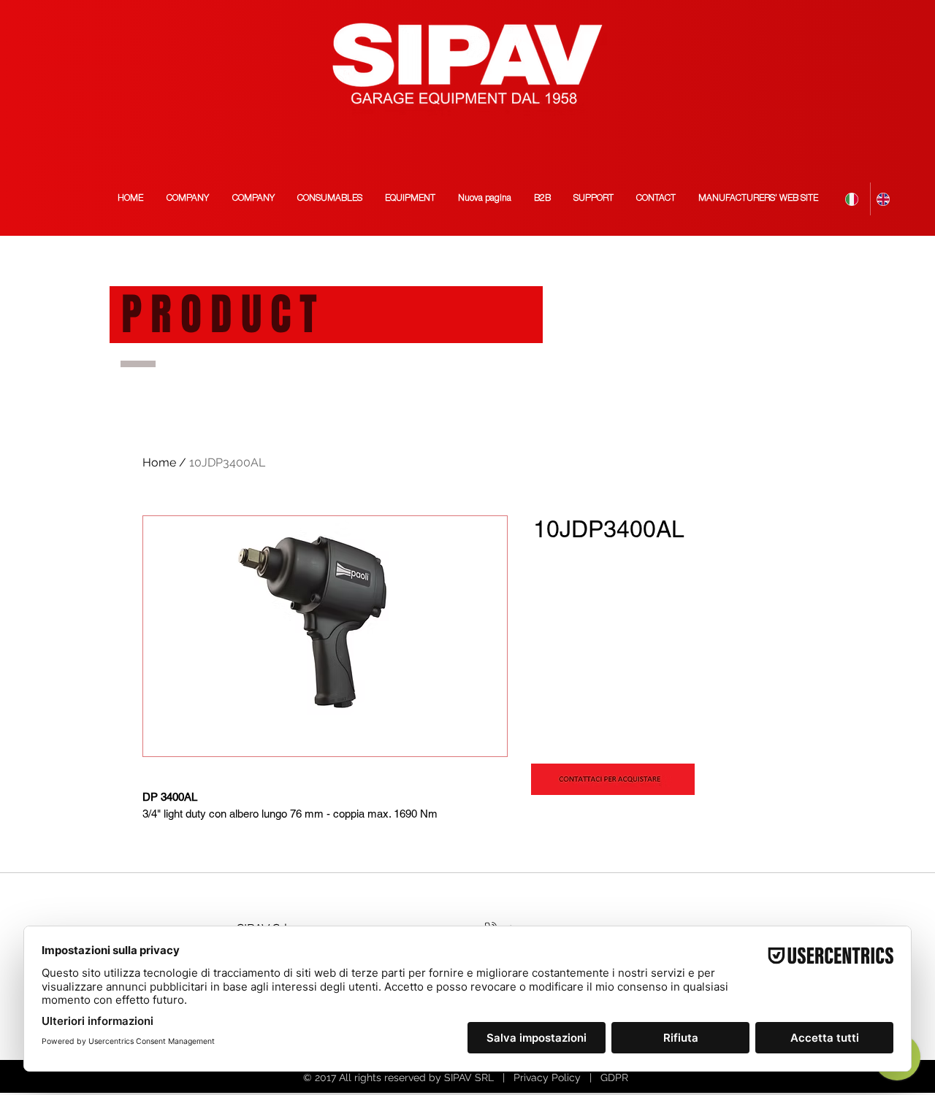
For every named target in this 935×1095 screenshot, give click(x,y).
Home (159, 462)
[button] (758, 198)
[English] (885, 198)
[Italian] (854, 198)
